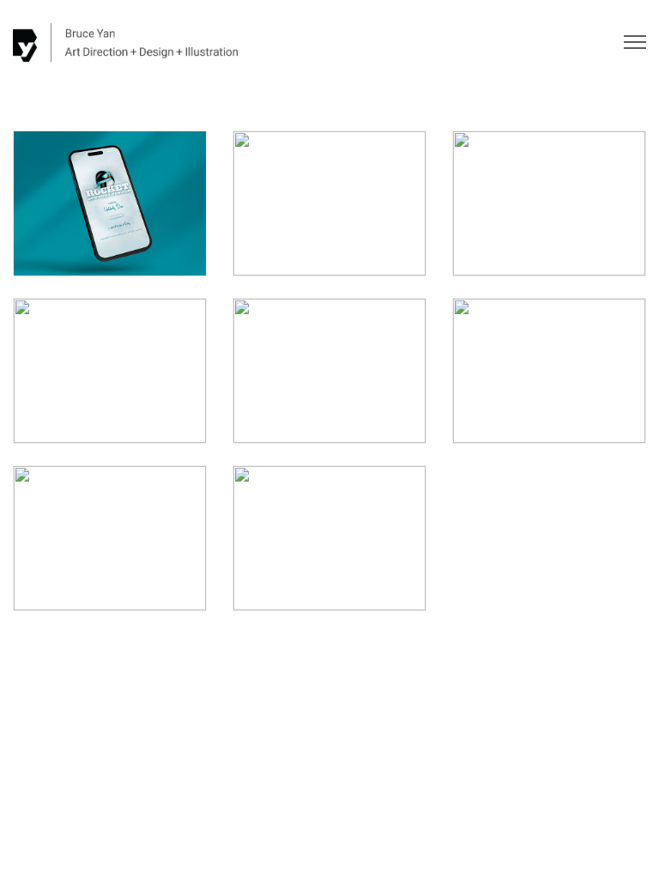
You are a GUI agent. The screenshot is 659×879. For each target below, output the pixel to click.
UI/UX (138, 244)
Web (575, 244)
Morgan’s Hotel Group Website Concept (110, 543)
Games (104, 244)
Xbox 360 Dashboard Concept (329, 376)
